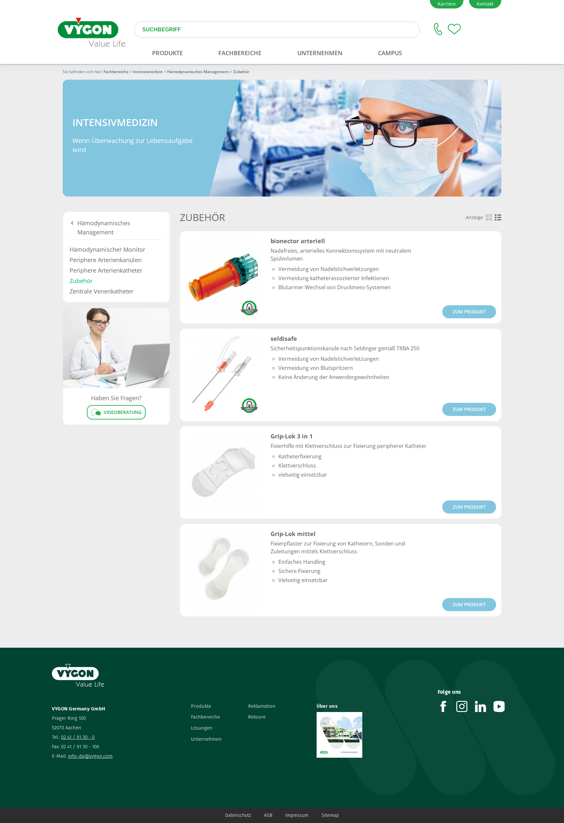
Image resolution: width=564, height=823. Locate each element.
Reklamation (261, 706)
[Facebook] (447, 706)
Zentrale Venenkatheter (101, 291)
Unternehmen (206, 739)
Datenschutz (238, 815)
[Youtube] (503, 706)
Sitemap (330, 815)
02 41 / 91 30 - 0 (78, 737)
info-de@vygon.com (90, 756)
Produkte (201, 706)
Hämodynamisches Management (198, 71)
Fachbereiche (116, 71)
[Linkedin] (484, 706)
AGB (268, 815)
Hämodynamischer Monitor (107, 249)
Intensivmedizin (148, 71)
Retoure (257, 717)
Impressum (296, 815)
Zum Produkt (469, 312)
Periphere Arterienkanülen (106, 260)
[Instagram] (465, 706)
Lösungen (201, 728)
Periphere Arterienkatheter (106, 270)
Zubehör (81, 281)
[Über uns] (372, 735)
